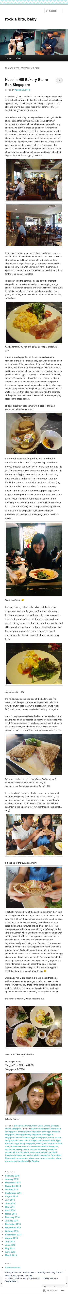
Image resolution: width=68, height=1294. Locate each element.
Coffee (47, 1125)
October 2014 (11, 1189)
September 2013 (13, 1234)
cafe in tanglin (30, 1140)
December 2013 (13, 1224)
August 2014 (11, 1196)
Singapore (16, 1128)
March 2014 (11, 1213)
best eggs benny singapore (28, 1134)
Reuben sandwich (49, 1152)
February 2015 (12, 1175)
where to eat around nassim (42, 1158)
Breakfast (18, 1125)
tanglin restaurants (19, 1158)
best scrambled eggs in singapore (31, 1137)
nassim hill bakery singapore (43, 1149)
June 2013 (10, 1244)
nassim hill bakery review (17, 1149)
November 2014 (13, 1186)
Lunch (8, 1128)
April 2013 (10, 1251)
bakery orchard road (40, 1128)
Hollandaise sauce (19, 1146)
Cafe (34, 1125)
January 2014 (11, 1220)
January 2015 (11, 1179)
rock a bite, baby (20, 19)
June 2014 (10, 1203)
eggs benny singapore (25, 1143)
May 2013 (10, 1248)
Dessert (55, 1125)
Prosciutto (35, 1152)
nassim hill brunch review (17, 1152)
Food (38, 1143)
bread (51, 1137)
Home (8, 58)
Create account (12, 1267)
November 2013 (13, 1227)
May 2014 (10, 1206)
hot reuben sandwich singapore (43, 1146)
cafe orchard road (46, 1140)
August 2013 (11, 1238)
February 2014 (12, 1217)
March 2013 (11, 1255)
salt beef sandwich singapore (36, 1155)
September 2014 (13, 1192)
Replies (34, 1161)
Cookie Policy (11, 1281)
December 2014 (13, 1182)
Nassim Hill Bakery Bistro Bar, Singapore (26, 82)
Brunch (27, 1125)
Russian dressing (13, 1155)
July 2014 (10, 1199)
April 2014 (10, 1210)
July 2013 (10, 1241)
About (18, 58)
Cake (40, 1125)
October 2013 (11, 1231)
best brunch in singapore (29, 1131)
